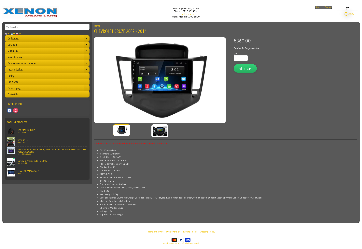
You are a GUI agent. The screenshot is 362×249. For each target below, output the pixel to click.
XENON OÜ (180, 243)
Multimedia (48, 51)
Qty (235, 53)
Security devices (48, 70)
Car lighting (48, 39)
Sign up (328, 7)
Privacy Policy (173, 231)
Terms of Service (155, 231)
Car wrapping (48, 88)
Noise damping (48, 57)
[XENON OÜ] (30, 12)
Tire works (12, 82)
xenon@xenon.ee (185, 14)
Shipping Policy (207, 231)
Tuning (10, 76)
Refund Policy (190, 231)
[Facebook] (9, 110)
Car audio (48, 45)
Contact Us (12, 94)
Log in (318, 7)
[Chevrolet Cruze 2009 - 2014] (121, 130)
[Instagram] (15, 110)
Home (97, 25)
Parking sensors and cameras (48, 63)
